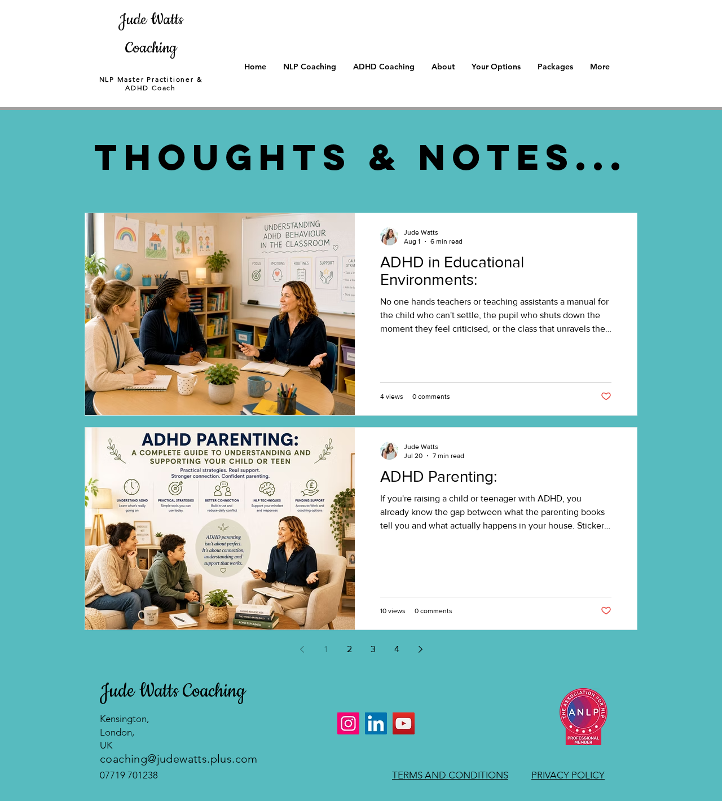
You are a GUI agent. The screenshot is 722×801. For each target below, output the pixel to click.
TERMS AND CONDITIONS (450, 775)
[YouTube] (404, 723)
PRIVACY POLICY (568, 775)
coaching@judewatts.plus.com (179, 758)
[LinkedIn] (376, 723)
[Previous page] (302, 649)
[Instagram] (348, 723)
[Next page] (420, 649)
